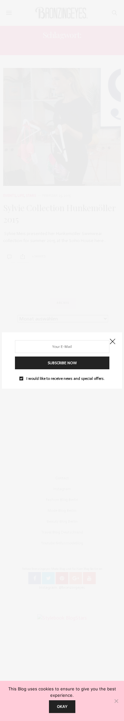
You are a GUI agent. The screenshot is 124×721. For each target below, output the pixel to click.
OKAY (62, 706)
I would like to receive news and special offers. (65, 378)
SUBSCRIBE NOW (62, 363)
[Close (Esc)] (112, 341)
